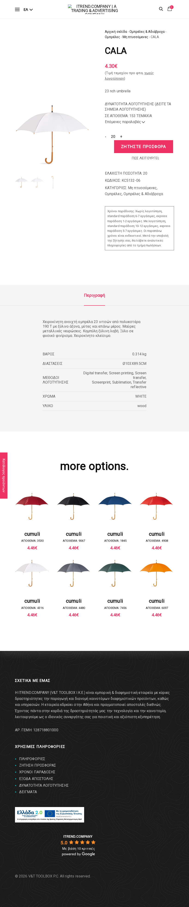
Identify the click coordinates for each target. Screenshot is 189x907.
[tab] (94, 295)
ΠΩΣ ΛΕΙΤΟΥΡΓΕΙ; (145, 158)
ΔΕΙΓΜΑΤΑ (28, 792)
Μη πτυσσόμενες (135, 37)
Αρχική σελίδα (116, 31)
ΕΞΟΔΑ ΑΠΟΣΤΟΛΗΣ (36, 779)
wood (141, 406)
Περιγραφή (94, 295)
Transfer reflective (138, 384)
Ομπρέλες (112, 37)
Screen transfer (139, 375)
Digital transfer (95, 373)
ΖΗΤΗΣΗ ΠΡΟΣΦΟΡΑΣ (37, 765)
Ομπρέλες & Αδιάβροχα (147, 31)
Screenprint (101, 382)
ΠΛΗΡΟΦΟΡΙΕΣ (32, 759)
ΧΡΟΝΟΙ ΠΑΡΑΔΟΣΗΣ (37, 772)
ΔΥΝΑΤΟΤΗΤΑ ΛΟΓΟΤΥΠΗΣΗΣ (44, 785)
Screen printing (121, 373)
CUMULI (32, 534)
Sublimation (121, 382)
